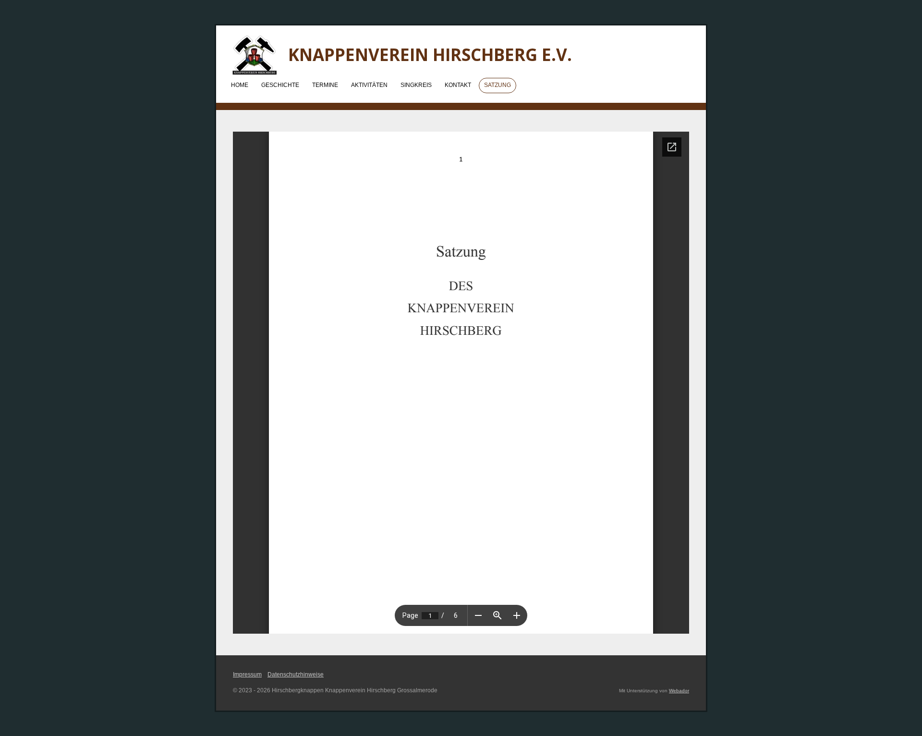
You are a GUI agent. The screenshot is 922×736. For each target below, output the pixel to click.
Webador (679, 690)
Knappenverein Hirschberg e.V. (430, 54)
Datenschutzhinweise (295, 674)
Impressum (247, 674)
